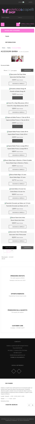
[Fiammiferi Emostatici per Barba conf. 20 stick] (17, 203)
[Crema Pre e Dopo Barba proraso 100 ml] (17, 103)
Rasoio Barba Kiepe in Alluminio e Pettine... (17, 163)
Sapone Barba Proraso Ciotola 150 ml (17, 134)
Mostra (5, 70)
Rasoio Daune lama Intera (17, 220)
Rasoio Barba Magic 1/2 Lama (17, 177)
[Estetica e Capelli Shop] (17, 11)
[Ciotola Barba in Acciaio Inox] (17, 189)
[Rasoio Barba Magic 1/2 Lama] (17, 174)
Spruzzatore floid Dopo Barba (17, 77)
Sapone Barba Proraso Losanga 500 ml (17, 148)
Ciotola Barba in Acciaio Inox (17, 191)
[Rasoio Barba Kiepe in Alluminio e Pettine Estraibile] (17, 160)
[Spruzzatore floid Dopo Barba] (17, 74)
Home (3, 48)
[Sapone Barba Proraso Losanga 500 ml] (17, 146)
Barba (8, 48)
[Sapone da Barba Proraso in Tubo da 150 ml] (17, 117)
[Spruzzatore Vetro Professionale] (17, 231)
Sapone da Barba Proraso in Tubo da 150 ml (17, 120)
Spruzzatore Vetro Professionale (17, 234)
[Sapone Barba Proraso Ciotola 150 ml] (17, 131)
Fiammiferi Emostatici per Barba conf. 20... (17, 206)
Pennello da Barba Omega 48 (17, 91)
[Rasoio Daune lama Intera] (17, 217)
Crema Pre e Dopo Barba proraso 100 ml (17, 105)
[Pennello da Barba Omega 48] (17, 88)
